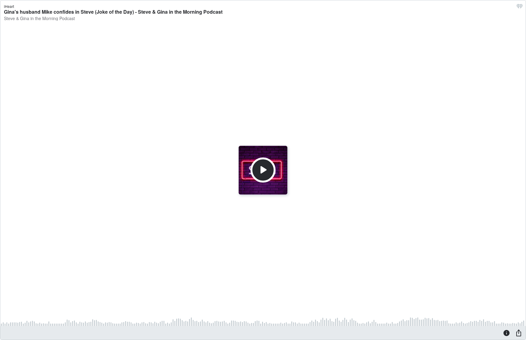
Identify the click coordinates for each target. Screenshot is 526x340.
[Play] (263, 169)
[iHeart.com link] (520, 7)
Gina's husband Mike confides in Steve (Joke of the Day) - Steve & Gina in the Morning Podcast (113, 11)
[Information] (506, 333)
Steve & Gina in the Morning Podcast (39, 18)
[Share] (519, 333)
